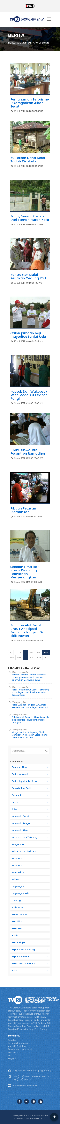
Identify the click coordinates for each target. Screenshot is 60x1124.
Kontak (11, 1052)
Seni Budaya (18, 942)
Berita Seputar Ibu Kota (24, 781)
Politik (15, 935)
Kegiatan (12, 1058)
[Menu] (49, 20)
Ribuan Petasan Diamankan (23, 510)
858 (12, 657)
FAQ (10, 1055)
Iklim (14, 809)
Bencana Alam (19, 767)
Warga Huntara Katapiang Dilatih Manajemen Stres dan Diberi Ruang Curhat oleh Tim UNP (29, 735)
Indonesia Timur (20, 830)
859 (19, 657)
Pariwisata (17, 907)
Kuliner (15, 879)
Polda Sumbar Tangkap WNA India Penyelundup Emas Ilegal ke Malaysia (30, 706)
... (25, 652)
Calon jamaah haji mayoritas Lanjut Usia (28, 335)
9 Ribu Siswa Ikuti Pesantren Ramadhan (28, 452)
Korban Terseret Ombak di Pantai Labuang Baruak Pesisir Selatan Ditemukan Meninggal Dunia (29, 677)
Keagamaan (18, 844)
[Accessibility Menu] (54, 1117)
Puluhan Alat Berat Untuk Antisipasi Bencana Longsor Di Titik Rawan (26, 630)
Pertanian (17, 928)
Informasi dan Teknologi (25, 837)
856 (38, 652)
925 (31, 657)
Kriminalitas (18, 872)
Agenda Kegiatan (17, 1046)
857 (46, 652)
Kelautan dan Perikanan (24, 851)
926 (39, 657)
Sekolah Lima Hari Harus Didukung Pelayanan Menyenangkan (24, 572)
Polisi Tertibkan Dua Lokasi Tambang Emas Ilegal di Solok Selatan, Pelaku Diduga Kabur (30, 692)
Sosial (15, 970)
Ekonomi (16, 795)
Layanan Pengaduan (18, 1043)
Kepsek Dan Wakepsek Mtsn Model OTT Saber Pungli (28, 395)
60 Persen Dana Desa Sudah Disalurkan (27, 160)
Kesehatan (17, 858)
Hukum (15, 802)
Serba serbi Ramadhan (24, 963)
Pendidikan (17, 921)
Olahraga (17, 900)
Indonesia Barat (20, 816)
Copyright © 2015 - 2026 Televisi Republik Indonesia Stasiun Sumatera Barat (30, 1116)
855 (31, 652)
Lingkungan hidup (21, 893)
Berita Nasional (20, 774)
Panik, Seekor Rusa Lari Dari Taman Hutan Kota (29, 218)
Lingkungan (18, 886)
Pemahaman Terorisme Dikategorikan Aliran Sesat (29, 103)
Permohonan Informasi (20, 1049)
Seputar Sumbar (20, 956)
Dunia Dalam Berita (22, 788)
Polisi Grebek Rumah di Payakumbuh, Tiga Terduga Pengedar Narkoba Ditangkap (30, 720)
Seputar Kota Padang (23, 949)
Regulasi (12, 1040)
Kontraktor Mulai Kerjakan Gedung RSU (28, 276)
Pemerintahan (19, 914)
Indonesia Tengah (21, 823)
